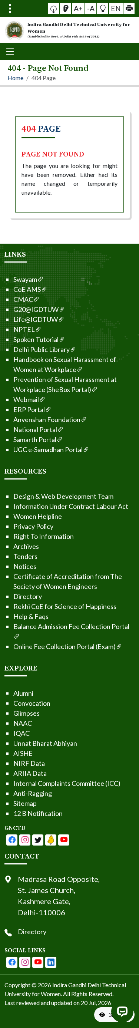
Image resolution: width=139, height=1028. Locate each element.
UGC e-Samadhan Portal (48, 449)
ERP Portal (29, 409)
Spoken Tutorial (36, 339)
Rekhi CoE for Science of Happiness (64, 606)
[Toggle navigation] (10, 8)
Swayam (25, 279)
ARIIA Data (30, 773)
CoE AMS (27, 289)
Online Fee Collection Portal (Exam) (64, 646)
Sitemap (25, 803)
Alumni (23, 693)
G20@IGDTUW (36, 309)
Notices (24, 566)
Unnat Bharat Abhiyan (45, 743)
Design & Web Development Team (63, 496)
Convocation (31, 703)
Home (15, 77)
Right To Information (43, 536)
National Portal (35, 429)
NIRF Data (29, 763)
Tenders (25, 556)
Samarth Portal (34, 439)
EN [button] (116, 8)
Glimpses (26, 713)
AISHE (23, 753)
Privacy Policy (33, 526)
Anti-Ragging (32, 793)
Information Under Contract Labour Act (70, 506)
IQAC (21, 733)
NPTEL (24, 329)
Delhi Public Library (41, 349)
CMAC (23, 299)
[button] (53, 8)
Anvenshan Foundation (46, 419)
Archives (26, 546)
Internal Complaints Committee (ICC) (66, 783)
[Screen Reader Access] (65, 8)
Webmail (26, 399)
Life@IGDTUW (35, 319)
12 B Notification (38, 813)
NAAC (22, 723)
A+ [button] (78, 8)
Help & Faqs (31, 616)
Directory (27, 596)
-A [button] (91, 8)
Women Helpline (37, 516)
